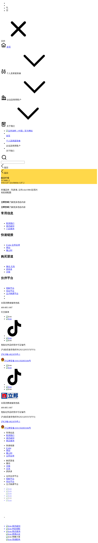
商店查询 (10, 441)
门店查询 (10, 229)
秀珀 (8, 248)
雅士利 (9, 250)
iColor (9, 245)
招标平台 (10, 288)
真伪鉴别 (10, 226)
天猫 (8, 272)
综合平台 (10, 291)
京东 (13, 266)
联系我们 (10, 223)
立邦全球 (16, 245)
